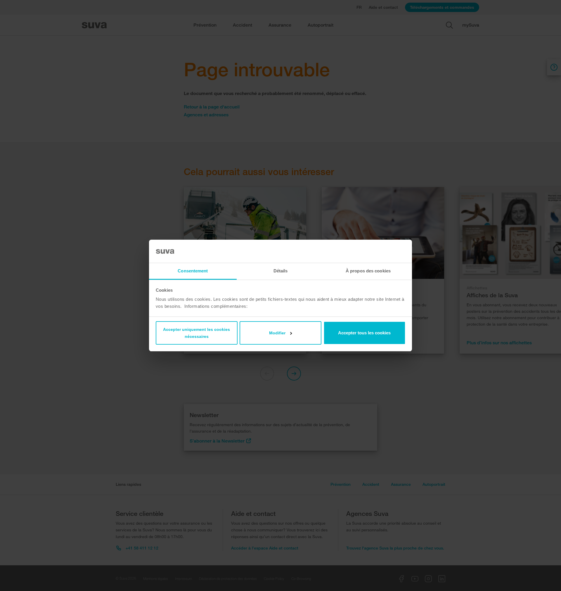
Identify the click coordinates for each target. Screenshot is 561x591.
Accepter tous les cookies (364, 332)
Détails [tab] (280, 270)
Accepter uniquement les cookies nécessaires (196, 333)
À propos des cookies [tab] (368, 270)
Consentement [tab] (193, 270)
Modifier (277, 333)
